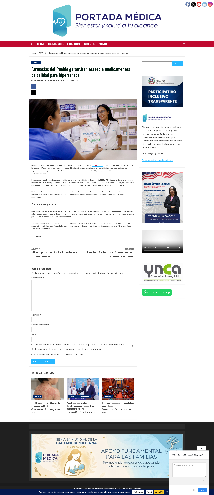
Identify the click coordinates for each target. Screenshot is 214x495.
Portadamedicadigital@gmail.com (157, 160)
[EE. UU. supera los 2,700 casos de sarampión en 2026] (47, 389)
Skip (194, 490)
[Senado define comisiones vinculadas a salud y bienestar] (118, 389)
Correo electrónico (40, 324)
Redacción (38, 80)
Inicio (31, 44)
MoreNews (122, 488)
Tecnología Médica (56, 44)
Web (33, 334)
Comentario (37, 277)
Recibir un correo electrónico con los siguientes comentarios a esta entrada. (66, 349)
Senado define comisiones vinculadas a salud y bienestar (118, 404)
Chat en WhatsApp (159, 292)
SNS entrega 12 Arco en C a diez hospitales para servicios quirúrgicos (54, 252)
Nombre (36, 314)
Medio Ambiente (73, 44)
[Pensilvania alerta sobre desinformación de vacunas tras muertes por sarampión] (83, 389)
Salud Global (84, 397)
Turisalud (103, 44)
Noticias (40, 44)
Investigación (89, 44)
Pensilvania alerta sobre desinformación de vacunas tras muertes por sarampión (80, 406)
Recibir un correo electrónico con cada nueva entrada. (58, 354)
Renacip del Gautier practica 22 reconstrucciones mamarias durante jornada (110, 252)
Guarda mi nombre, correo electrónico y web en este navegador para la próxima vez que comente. (79, 344)
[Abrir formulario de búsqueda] (184, 44)
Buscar (177, 64)
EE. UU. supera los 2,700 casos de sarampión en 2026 (45, 404)
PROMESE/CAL (97, 165)
